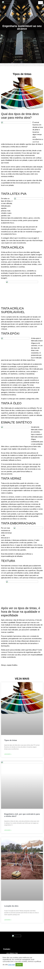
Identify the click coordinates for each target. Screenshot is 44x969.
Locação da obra (11, 906)
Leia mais (11, 965)
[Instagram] (19, 943)
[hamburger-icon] (40, 2)
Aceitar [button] (19, 964)
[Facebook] (25, 943)
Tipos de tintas (10, 740)
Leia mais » (7, 754)
